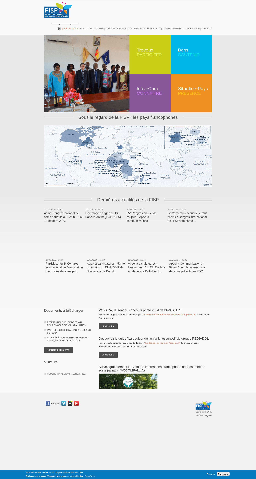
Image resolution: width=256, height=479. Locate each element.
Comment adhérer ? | (174, 29)
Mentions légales (204, 415)
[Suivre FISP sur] (64, 403)
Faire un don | (193, 29)
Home (59, 28)
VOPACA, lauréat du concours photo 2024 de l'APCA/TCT (140, 310)
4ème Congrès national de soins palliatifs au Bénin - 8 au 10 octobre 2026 (63, 216)
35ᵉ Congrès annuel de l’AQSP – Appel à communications (142, 216)
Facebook (56, 403)
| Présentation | (70, 29)
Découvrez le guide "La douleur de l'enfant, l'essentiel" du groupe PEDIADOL (154, 338)
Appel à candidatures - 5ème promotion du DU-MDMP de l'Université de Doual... (106, 267)
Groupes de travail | (116, 29)
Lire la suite (110, 326)
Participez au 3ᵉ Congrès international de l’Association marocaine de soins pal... (64, 267)
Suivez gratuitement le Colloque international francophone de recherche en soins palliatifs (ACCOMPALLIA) (152, 368)
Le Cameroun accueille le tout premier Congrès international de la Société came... (187, 216)
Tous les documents (58, 350)
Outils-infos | (154, 29)
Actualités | (86, 29)
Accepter (211, 474)
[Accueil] (58, 10)
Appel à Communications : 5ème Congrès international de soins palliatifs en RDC (187, 267)
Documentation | (137, 29)
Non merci (223, 474)
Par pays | (99, 29)
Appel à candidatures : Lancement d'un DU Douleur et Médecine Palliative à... (146, 267)
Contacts (206, 29)
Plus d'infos (90, 476)
